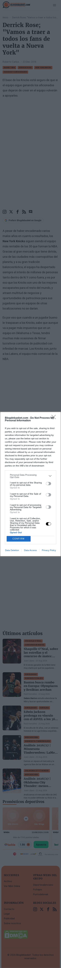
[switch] (48, 483)
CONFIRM (19, 538)
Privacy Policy (49, 550)
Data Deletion (12, 550)
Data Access (30, 550)
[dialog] (30, 484)
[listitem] (30, 476)
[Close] (55, 418)
